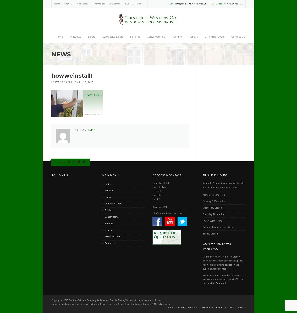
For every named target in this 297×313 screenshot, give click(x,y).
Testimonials (98, 3)
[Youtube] (79, 162)
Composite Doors (112, 36)
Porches (135, 36)
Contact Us (114, 3)
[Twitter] (69, 162)
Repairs (193, 36)
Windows (75, 36)
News (126, 3)
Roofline (177, 36)
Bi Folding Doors (214, 36)
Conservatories (156, 36)
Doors (91, 36)
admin (70, 82)
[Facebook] (74, 162)
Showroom (83, 3)
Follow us (60, 162)
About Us (68, 3)
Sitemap (137, 3)
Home (57, 3)
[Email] (84, 162)
